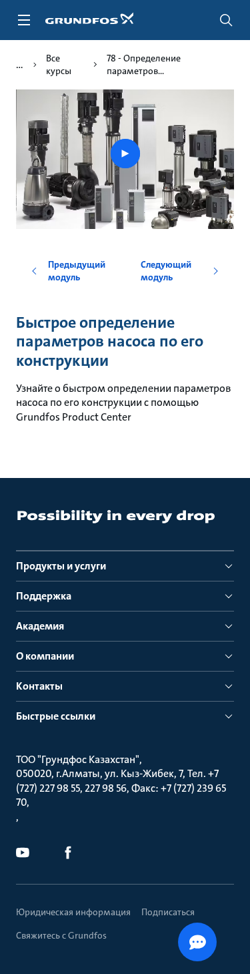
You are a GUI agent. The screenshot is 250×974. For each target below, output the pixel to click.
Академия (40, 626)
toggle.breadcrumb (19, 64)
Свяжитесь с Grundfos (61, 935)
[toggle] (24, 20)
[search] (226, 20)
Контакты (39, 686)
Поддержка (43, 596)
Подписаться (168, 912)
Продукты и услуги (61, 566)
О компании (45, 656)
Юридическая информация (73, 912)
